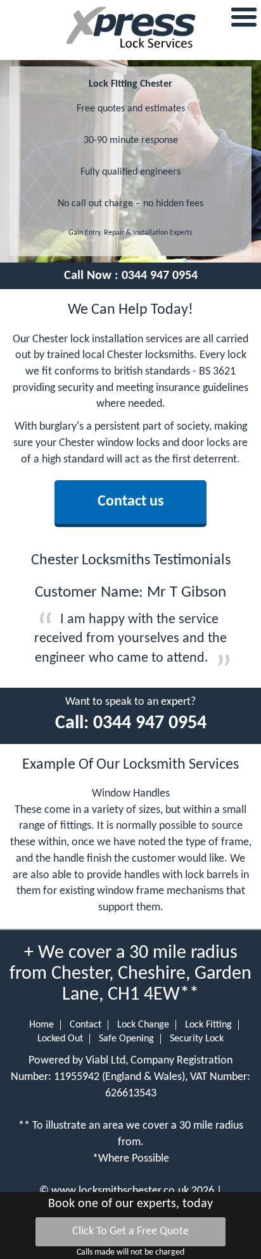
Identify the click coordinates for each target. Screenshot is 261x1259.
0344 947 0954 (160, 276)
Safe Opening (126, 1039)
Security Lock (197, 1039)
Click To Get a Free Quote (130, 1231)
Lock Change (143, 1025)
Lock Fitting (208, 1025)
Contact (85, 1025)
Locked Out (60, 1039)
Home (41, 1025)
